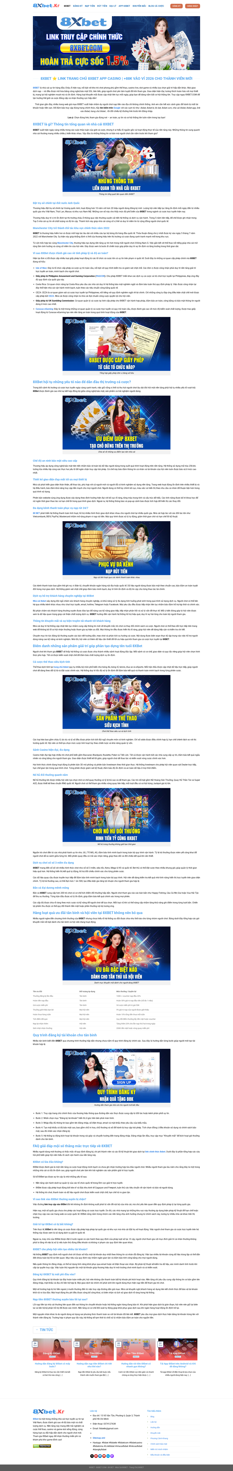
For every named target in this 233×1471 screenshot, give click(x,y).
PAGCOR (100, 276)
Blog (152, 1417)
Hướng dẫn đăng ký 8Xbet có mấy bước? (52, 1365)
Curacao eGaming (44, 309)
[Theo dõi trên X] (92, 1456)
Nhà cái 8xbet (39, 601)
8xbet (67, 6)
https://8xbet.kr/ (108, 1433)
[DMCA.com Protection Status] (42, 1446)
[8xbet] (46, 6)
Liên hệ (153, 1422)
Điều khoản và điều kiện (160, 1455)
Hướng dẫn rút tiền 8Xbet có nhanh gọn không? (136, 1365)
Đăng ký (78, 6)
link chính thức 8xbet (155, 1151)
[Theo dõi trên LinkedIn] (100, 1456)
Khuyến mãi (139, 6)
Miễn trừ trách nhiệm (159, 1449)
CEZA (51, 296)
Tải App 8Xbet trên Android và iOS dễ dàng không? (178, 1365)
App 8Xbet (124, 6)
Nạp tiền (90, 6)
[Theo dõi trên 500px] (108, 1456)
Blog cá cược (156, 6)
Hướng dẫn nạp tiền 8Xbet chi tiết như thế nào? (94, 1365)
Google (117, 108)
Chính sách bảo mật (158, 1444)
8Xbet (36, 1419)
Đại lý (112, 6)
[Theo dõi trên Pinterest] (96, 1456)
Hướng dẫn (155, 1427)
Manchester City (65, 243)
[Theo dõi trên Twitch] (112, 1456)
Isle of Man (41, 268)
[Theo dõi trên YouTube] (104, 1456)
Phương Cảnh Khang (159, 1438)
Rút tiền (102, 6)
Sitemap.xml (99, 1438)
